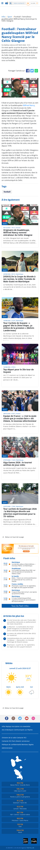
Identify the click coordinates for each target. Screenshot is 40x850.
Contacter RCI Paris (8, 741)
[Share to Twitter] (32, 70)
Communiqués (19, 730)
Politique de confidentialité (11, 744)
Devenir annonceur (23, 741)
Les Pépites (29, 730)
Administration (7, 748)
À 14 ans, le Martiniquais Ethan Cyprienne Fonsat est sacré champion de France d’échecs (24, 599)
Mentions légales (27, 744)
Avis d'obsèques (7, 730)
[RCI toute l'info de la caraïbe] (7, 3)
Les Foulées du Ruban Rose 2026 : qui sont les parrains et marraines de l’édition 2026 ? (23, 571)
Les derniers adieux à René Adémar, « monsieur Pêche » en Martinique (23, 565)
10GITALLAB (30, 848)
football (7, 192)
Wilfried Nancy (29, 105)
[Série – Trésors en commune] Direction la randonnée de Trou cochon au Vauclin (24, 579)
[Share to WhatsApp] (36, 70)
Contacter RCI (21, 738)
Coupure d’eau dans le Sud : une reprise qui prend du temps (24, 593)
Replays (8, 726)
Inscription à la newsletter (21, 726)
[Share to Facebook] (27, 70)
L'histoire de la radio (9, 738)
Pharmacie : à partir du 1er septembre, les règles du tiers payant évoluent (24, 586)
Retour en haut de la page (14, 537)
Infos (3, 726)
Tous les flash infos (20, 606)
